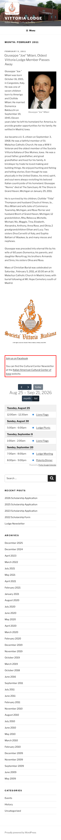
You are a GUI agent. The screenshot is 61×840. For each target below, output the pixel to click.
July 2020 (10, 606)
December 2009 (14, 753)
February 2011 (12, 702)
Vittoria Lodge (23, 18)
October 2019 (12, 657)
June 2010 (10, 727)
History (9, 804)
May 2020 (10, 619)
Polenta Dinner (44, 460)
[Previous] (21, 387)
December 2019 (14, 645)
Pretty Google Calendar (47, 465)
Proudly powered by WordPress (20, 832)
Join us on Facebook (17, 358)
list (36, 398)
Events (8, 798)
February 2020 (13, 638)
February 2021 (12, 587)
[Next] (28, 387)
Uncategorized (13, 810)
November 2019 (14, 651)
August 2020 (12, 600)
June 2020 (10, 613)
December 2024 (14, 549)
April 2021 (10, 581)
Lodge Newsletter (15, 523)
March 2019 (11, 664)
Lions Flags (42, 414)
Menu (32, 30)
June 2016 (10, 676)
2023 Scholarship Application (21, 510)
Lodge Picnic (43, 427)
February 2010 (13, 746)
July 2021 (10, 568)
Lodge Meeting (44, 453)
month (27, 398)
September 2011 (14, 683)
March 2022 (11, 562)
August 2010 (12, 715)
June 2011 (10, 696)
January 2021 (12, 594)
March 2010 (11, 740)
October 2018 (12, 670)
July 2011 (10, 689)
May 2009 (10, 778)
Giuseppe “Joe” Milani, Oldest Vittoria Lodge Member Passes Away (27, 60)
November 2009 (14, 759)
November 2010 (14, 708)
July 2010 (10, 721)
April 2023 (10, 555)
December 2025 (14, 543)
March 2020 (11, 632)
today (38, 387)
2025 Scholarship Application (21, 504)
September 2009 (14, 766)
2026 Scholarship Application (21, 498)
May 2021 (10, 574)
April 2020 (10, 625)
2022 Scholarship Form (17, 517)
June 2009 (10, 772)
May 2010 (10, 734)
